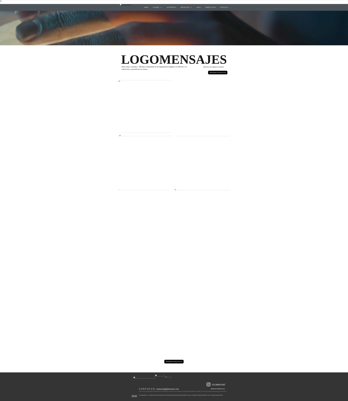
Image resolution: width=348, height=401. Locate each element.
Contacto (224, 7)
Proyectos (185, 7)
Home (146, 7)
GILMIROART (218, 384)
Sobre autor (210, 7)
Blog (199, 7)
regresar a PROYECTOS (218, 72)
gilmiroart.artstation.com (218, 388)
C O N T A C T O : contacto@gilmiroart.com (159, 389)
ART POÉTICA (171, 7)
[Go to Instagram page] (208, 384)
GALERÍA (156, 7)
